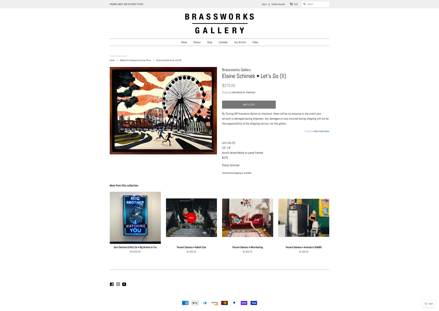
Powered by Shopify (237, 297)
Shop (209, 42)
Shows (197, 42)
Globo (316, 131)
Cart (296, 4)
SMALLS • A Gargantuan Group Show (135, 60)
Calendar (223, 42)
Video (255, 42)
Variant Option (324, 131)
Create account (278, 4)
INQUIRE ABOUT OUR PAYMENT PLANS (126, 4)
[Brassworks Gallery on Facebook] (112, 284)
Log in (264, 4)
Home (184, 42)
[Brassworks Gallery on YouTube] (124, 284)
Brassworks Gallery (219, 297)
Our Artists (240, 42)
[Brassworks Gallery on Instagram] (118, 284)
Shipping (226, 92)
